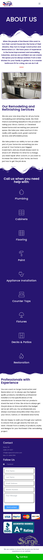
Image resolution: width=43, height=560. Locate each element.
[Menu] (39, 4)
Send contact (12, 507)
